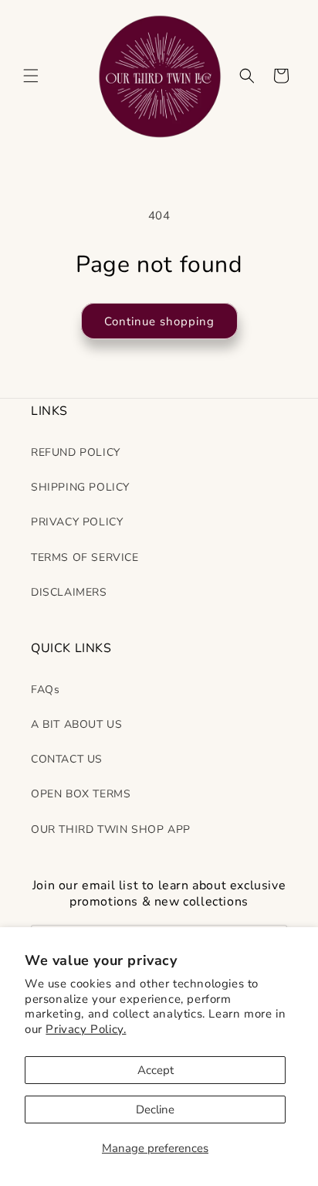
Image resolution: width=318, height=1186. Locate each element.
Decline (155, 1109)
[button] (31, 76)
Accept (155, 1070)
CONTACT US (67, 759)
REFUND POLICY (75, 452)
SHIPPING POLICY (80, 487)
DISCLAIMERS (69, 592)
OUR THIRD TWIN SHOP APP (111, 829)
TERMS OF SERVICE (85, 557)
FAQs (45, 689)
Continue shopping (159, 321)
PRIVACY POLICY (77, 522)
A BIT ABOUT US (76, 724)
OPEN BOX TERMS (80, 794)
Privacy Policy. (86, 1029)
